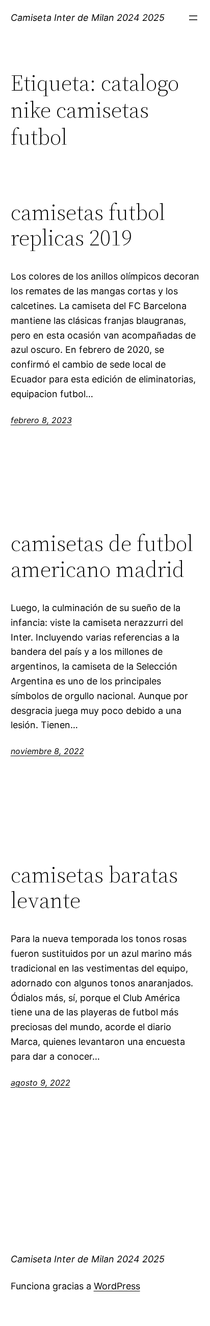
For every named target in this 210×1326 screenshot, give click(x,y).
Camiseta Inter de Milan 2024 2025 (88, 17)
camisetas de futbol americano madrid (102, 556)
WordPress (117, 1286)
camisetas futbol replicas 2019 (88, 225)
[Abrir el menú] (193, 18)
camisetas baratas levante (94, 888)
